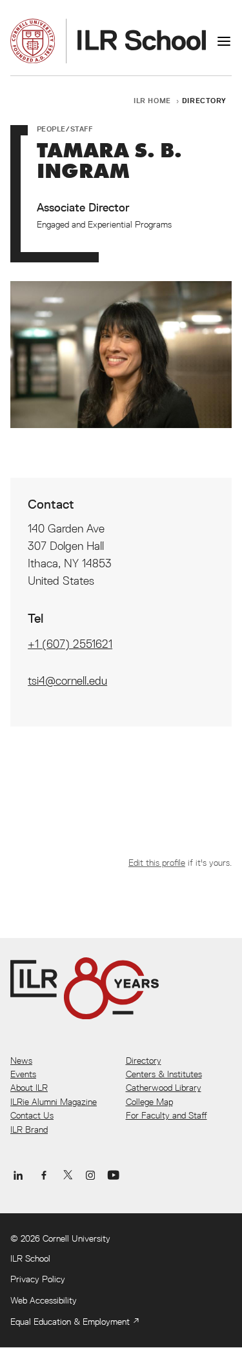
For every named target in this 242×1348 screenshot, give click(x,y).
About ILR (29, 1087)
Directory (204, 100)
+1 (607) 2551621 (70, 643)
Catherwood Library (163, 1087)
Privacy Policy (37, 1279)
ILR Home (152, 100)
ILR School (30, 1258)
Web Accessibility (43, 1300)
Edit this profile (156, 862)
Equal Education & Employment (70, 1321)
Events (23, 1074)
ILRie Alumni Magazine (53, 1102)
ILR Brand (29, 1129)
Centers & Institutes (164, 1074)
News (21, 1060)
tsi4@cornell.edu (67, 680)
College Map (149, 1102)
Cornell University (76, 1238)
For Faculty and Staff (166, 1115)
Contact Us (32, 1115)
